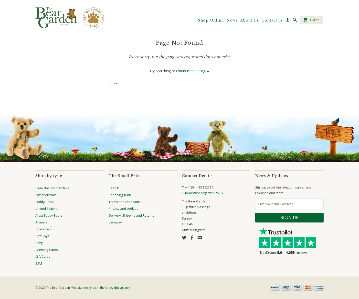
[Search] (295, 21)
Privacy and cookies (123, 208)
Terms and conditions (125, 201)
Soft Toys (42, 236)
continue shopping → (193, 70)
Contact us (272, 20)
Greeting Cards (46, 249)
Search (114, 188)
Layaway (115, 222)
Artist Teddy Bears (49, 215)
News (232, 20)
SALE (38, 263)
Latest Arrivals (45, 195)
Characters (43, 229)
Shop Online (211, 20)
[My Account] (288, 21)
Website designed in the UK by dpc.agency (100, 288)
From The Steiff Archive (52, 188)
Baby (39, 243)
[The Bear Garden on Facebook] (192, 237)
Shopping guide (120, 195)
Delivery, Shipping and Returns (131, 215)
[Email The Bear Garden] (200, 237)
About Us (249, 20)
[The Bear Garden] (69, 16)
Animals (41, 222)
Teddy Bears (44, 201)
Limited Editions (46, 208)
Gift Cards (42, 256)
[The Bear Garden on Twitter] (184, 237)
